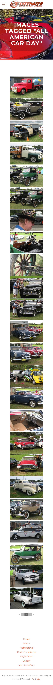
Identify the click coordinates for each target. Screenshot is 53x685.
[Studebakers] (26, 331)
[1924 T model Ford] (26, 176)
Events (26, 643)
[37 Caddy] (26, 487)
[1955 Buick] (26, 465)
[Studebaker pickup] (26, 576)
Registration (26, 656)
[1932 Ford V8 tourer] (26, 109)
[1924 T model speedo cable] (26, 265)
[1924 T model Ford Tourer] (26, 554)
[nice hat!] (26, 220)
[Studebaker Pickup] (26, 598)
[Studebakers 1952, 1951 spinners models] (26, 354)
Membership (26, 647)
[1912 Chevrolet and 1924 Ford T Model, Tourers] (26, 198)
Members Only (26, 665)
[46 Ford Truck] (26, 87)
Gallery (26, 661)
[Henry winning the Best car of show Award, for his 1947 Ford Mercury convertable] (26, 287)
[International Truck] (26, 153)
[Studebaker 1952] (26, 398)
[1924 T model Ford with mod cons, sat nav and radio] (26, 242)
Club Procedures (26, 652)
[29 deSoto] (26, 509)
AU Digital (36, 679)
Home (26, 639)
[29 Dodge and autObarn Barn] (26, 376)
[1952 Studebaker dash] (26, 420)
